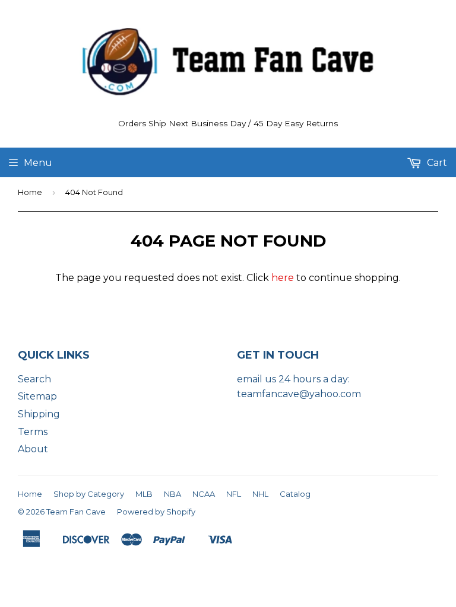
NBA (172, 494)
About (33, 449)
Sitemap (37, 396)
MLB (144, 494)
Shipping (39, 414)
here (282, 277)
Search (34, 379)
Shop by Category (88, 494)
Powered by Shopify (156, 511)
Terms (33, 431)
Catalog (295, 494)
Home (30, 192)
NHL (260, 494)
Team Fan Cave (76, 511)
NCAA (203, 494)
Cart (436, 162)
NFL (233, 494)
